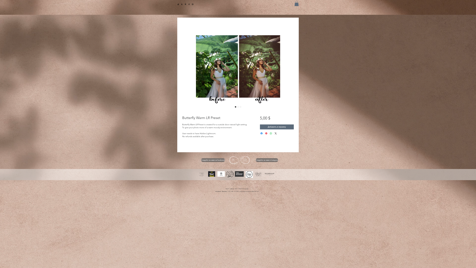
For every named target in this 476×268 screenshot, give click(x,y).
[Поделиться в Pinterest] (266, 133)
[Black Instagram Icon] (193, 4)
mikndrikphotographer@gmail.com (249, 191)
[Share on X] (275, 133)
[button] (296, 3)
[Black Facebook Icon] (189, 4)
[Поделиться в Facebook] (261, 133)
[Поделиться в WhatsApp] (270, 133)
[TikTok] (178, 4)
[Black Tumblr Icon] (182, 4)
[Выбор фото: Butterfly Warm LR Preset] (235, 107)
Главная (186, 26)
